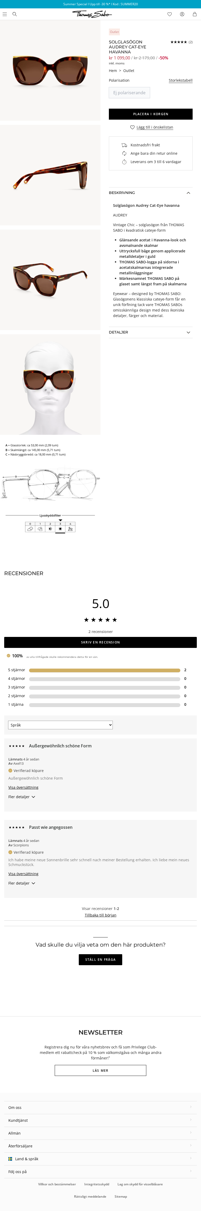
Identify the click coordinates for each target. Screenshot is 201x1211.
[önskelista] (169, 14)
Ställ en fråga (100, 959)
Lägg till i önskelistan (155, 127)
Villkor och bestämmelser (57, 1184)
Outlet (128, 70)
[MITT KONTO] (182, 14)
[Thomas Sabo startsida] (14, 14)
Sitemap (121, 1196)
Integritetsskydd (96, 1184)
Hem (113, 70)
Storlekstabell (181, 80)
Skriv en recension (100, 642)
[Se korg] (194, 14)
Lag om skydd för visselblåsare (140, 1184)
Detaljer (118, 332)
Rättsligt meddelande (90, 1196)
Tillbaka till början (100, 915)
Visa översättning (23, 787)
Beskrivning (122, 192)
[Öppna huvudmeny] (4, 14)
